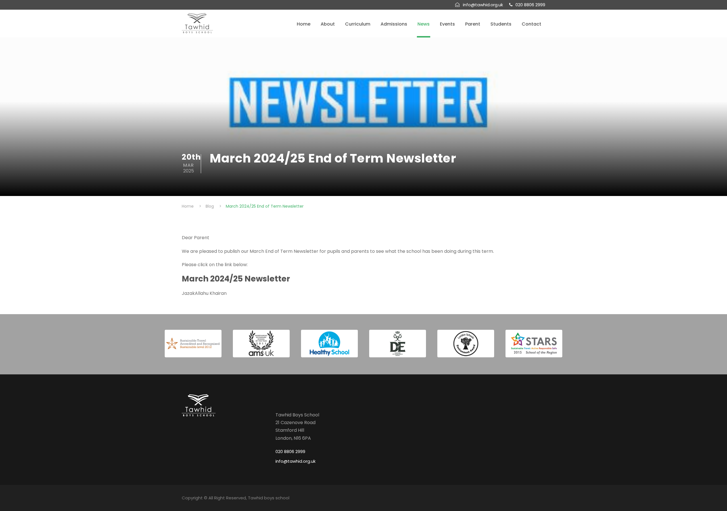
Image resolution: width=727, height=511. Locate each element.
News (423, 24)
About (328, 24)
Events (447, 24)
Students (500, 24)
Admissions (394, 24)
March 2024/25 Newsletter (236, 278)
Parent (472, 24)
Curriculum (357, 24)
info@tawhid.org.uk (295, 461)
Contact (531, 24)
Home (303, 24)
